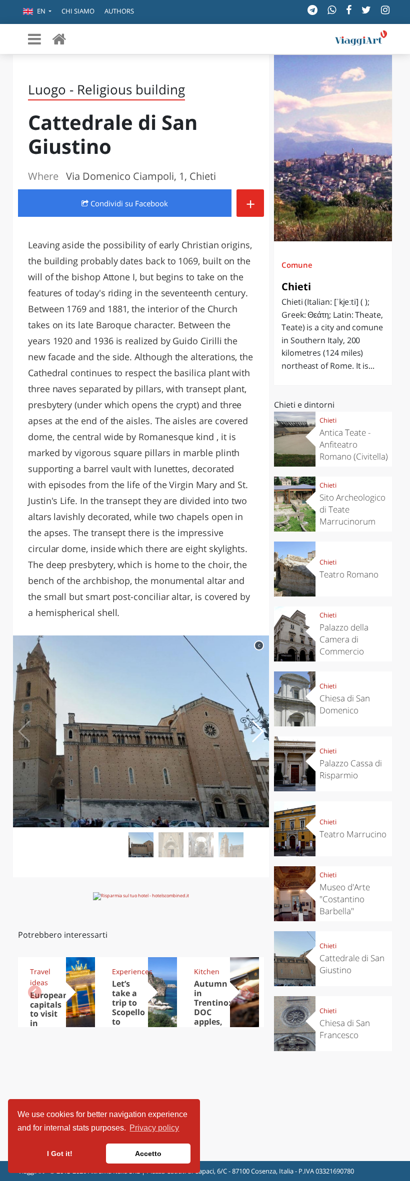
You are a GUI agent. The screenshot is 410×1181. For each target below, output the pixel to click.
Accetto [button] (148, 1154)
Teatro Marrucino (353, 834)
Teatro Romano (349, 574)
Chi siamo (78, 10)
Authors (119, 10)
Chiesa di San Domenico (345, 704)
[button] (37, 12)
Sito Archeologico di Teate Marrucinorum (353, 509)
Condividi (128, 203)
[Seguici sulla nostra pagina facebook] (349, 9)
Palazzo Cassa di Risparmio (351, 769)
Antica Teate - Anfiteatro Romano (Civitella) (354, 444)
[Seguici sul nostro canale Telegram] (312, 9)
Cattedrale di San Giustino (352, 964)
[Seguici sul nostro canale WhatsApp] (331, 9)
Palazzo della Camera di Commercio (344, 639)
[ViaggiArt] (59, 38)
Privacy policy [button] (154, 1128)
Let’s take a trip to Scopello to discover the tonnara (128, 1016)
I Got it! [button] (59, 1154)
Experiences (126, 971)
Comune (297, 265)
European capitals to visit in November (51, 1014)
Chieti (296, 286)
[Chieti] (333, 148)
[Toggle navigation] (34, 39)
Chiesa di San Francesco (345, 1029)
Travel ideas (40, 977)
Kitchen (207, 971)
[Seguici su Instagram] (385, 9)
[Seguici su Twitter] (366, 9)
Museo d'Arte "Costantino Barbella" (345, 899)
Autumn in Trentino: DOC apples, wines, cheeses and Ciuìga (212, 1021)
